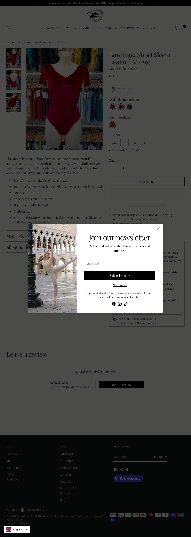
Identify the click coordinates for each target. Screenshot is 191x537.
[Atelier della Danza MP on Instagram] (120, 304)
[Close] (158, 228)
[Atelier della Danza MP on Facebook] (114, 304)
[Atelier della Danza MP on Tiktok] (125, 304)
